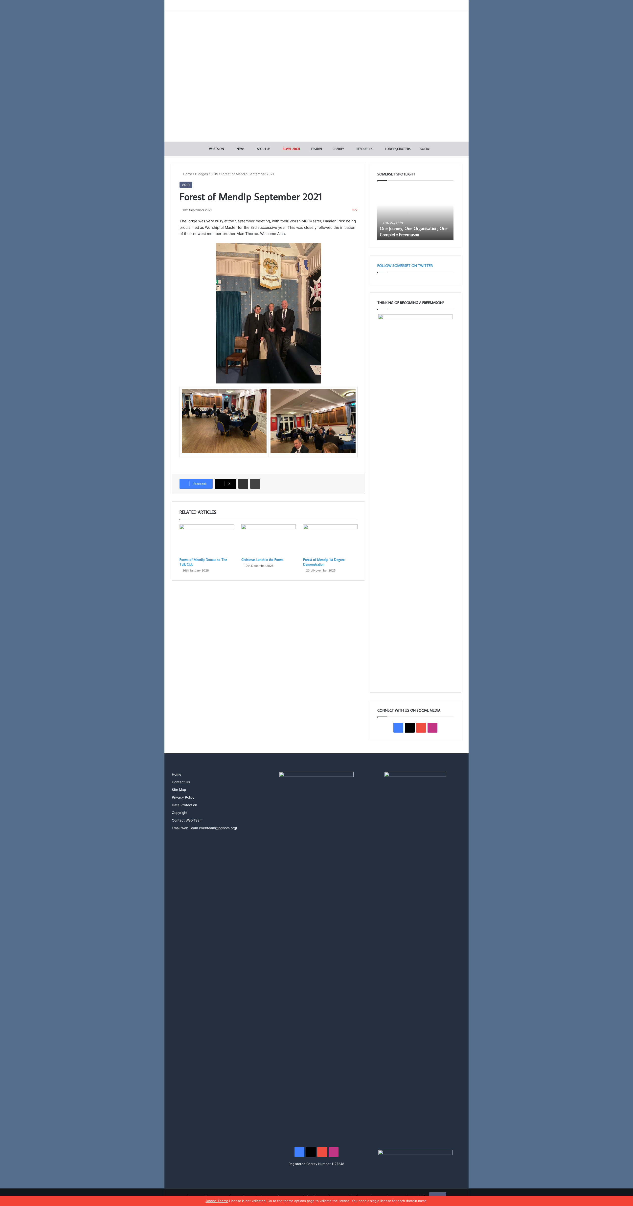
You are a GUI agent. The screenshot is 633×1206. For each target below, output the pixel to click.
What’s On (216, 149)
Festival (317, 149)
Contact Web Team (187, 820)
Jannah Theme (216, 1201)
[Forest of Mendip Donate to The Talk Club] (207, 539)
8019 (214, 174)
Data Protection (184, 805)
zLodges (201, 174)
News (240, 149)
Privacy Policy (183, 797)
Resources (364, 149)
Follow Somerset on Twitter (405, 265)
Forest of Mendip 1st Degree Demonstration (324, 562)
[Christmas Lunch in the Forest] (268, 539)
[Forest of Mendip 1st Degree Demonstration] (330, 539)
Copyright (179, 813)
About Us (263, 149)
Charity (338, 149)
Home (187, 174)
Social (425, 149)
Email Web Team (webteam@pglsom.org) (204, 828)
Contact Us (181, 782)
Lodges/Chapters (397, 149)
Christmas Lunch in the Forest (262, 559)
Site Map (179, 790)
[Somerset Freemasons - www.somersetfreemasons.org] (317, 28)
